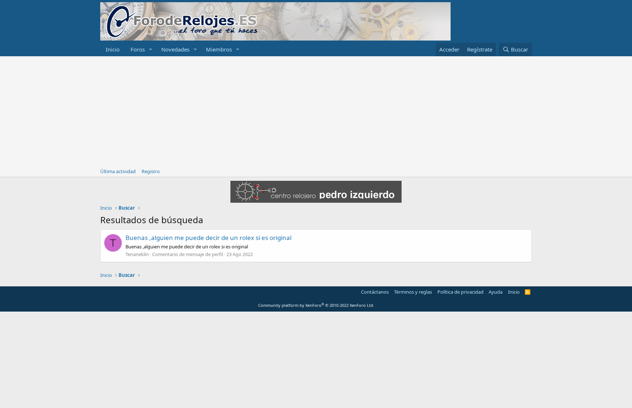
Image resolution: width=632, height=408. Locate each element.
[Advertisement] (316, 111)
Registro (151, 171)
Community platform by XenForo (316, 305)
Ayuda (496, 292)
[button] (151, 49)
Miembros (219, 49)
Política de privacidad (460, 292)
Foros (138, 49)
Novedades (175, 49)
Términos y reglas (413, 292)
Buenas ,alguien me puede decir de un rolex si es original (208, 237)
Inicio (113, 49)
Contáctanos (375, 292)
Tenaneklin (137, 254)
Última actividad (118, 171)
